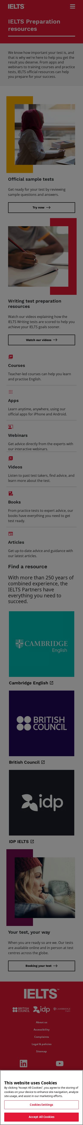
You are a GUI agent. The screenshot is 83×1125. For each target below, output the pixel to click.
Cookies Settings (41, 1105)
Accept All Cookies (41, 1117)
